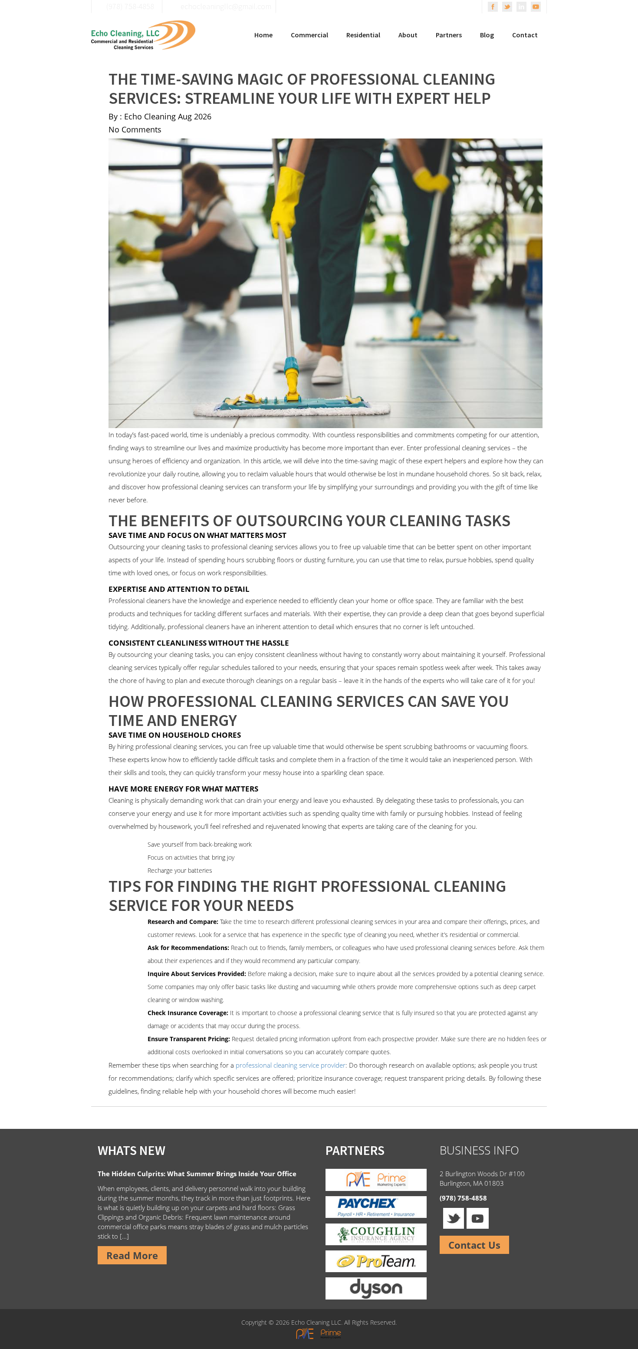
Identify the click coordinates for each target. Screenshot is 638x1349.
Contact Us (474, 1244)
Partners (449, 34)
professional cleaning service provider (290, 1065)
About (408, 34)
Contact (525, 34)
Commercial (309, 34)
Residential (363, 34)
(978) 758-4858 (463, 1198)
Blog (487, 34)
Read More (132, 1255)
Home (263, 34)
